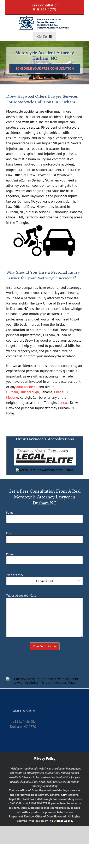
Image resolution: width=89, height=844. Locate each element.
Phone (11, 554)
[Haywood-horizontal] (45, 17)
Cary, (64, 795)
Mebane (12, 397)
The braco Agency (60, 821)
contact (63, 402)
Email (10, 533)
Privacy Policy (44, 758)
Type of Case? (15, 575)
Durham (12, 392)
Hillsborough (29, 392)
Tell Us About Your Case (21, 595)
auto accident (26, 387)
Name (10, 512)
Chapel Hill (62, 392)
